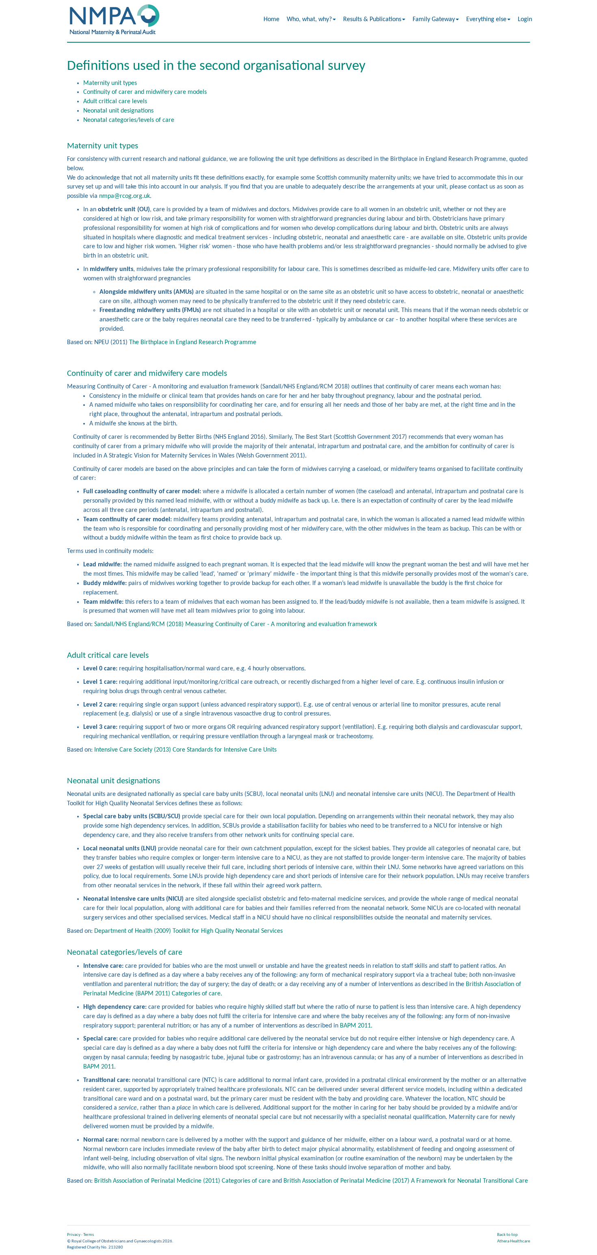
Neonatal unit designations (118, 111)
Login (525, 19)
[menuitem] (271, 19)
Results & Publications (372, 19)
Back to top (507, 1235)
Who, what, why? (309, 19)
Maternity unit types (110, 83)
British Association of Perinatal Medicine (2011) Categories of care (182, 1181)
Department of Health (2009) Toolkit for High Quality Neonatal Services (188, 931)
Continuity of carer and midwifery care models (145, 92)
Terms (88, 1235)
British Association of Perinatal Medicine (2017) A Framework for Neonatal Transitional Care (405, 1181)
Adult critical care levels (115, 101)
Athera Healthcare (513, 1241)
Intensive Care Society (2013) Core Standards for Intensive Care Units (185, 750)
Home (271, 19)
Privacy (73, 1235)
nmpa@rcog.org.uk (124, 196)
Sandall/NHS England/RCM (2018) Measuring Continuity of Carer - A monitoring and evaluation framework (235, 624)
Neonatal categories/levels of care (128, 120)
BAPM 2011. (356, 1026)
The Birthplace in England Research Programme (192, 342)
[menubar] (398, 19)
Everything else (486, 19)
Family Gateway (434, 19)
